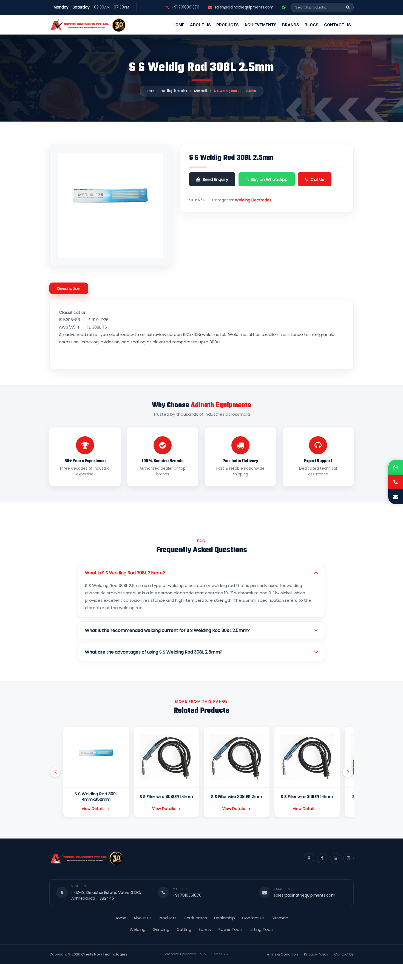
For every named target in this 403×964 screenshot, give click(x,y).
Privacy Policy (316, 954)
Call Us (317, 179)
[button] (55, 772)
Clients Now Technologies (104, 954)
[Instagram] (348, 858)
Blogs (312, 24)
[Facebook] (322, 858)
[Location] (309, 858)
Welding (138, 929)
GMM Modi (200, 91)
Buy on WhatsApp (269, 179)
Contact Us (337, 24)
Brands (290, 24)
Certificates (195, 918)
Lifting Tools (262, 929)
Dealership (224, 918)
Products (227, 24)
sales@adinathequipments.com (243, 7)
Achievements (260, 24)
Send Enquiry (215, 179)
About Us (200, 24)
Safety (204, 929)
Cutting (184, 929)
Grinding (161, 929)
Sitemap (280, 918)
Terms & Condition (281, 954)
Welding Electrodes (174, 91)
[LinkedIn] (335, 858)
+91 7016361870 (185, 7)
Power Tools (230, 929)
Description (68, 288)
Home (178, 24)
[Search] (347, 7)
